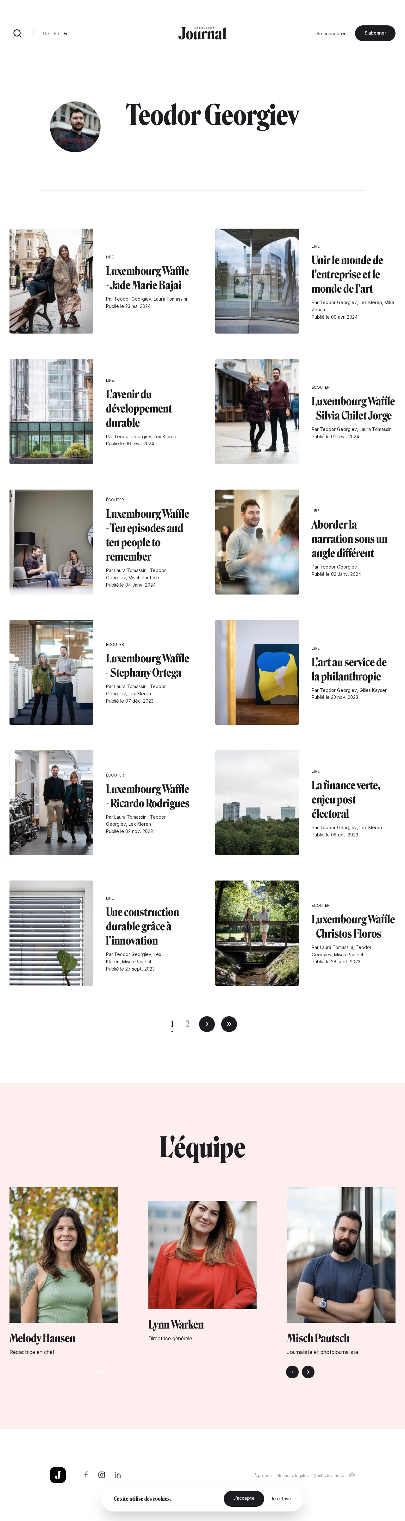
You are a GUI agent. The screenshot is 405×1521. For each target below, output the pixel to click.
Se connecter (331, 33)
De (46, 33)
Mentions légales (293, 1475)
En (56, 33)
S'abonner (375, 33)
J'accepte (244, 1498)
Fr (66, 33)
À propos (263, 1475)
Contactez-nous (329, 1475)
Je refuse (281, 1498)
